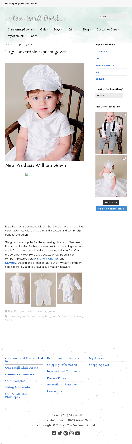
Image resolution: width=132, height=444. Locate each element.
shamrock (101, 51)
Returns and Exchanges (63, 358)
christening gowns (45, 311)
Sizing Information (18, 387)
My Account (15, 36)
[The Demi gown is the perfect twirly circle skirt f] (111, 176)
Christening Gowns (20, 29)
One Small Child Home (21, 368)
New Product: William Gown (35, 165)
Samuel (10, 262)
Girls (43, 29)
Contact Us (54, 391)
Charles (53, 258)
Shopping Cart (99, 365)
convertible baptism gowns (42, 316)
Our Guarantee (15, 381)
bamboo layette (104, 65)
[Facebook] (54, 433)
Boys (57, 29)
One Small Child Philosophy (16, 395)
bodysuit (100, 78)
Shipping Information (62, 365)
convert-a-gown (17, 316)
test (97, 58)
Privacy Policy (56, 378)
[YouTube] (77, 433)
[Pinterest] (65, 433)
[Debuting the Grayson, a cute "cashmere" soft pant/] (111, 133)
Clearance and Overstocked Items (24, 359)
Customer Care (107, 29)
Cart (34, 36)
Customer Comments (19, 374)
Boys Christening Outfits (20, 311)
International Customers (63, 371)
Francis (42, 258)
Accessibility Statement (62, 385)
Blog (86, 29)
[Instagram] (71, 433)
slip (97, 71)
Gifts (71, 29)
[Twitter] (59, 433)
